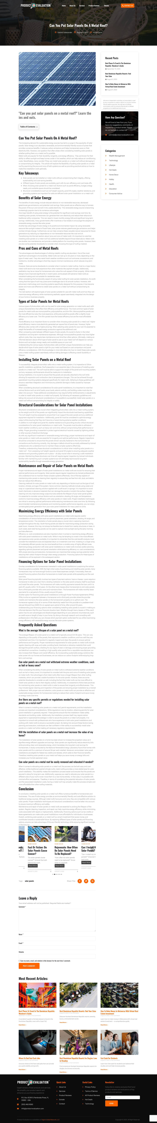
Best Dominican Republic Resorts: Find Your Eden (78, 1011)
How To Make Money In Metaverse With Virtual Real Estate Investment (119, 1012)
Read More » (22, 1025)
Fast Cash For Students (109, 1058)
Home (64, 5)
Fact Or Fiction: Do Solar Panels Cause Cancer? (28, 850)
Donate (106, 5)
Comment (22, 906)
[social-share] (80, 881)
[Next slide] (92, 849)
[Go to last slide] (22, 849)
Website (21, 952)
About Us (72, 5)
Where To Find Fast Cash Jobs (29, 1058)
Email (21, 943)
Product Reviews (94, 5)
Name (21, 934)
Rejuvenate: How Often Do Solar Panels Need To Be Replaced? (56, 850)
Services (82, 5)
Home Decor (22, 844)
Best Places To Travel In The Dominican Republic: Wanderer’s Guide (37, 1012)
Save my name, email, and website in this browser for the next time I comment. (45, 960)
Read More (23, 865)
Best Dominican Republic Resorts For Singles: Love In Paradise (78, 1059)
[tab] (53, 874)
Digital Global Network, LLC (50, 1120)
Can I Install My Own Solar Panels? (82, 849)
